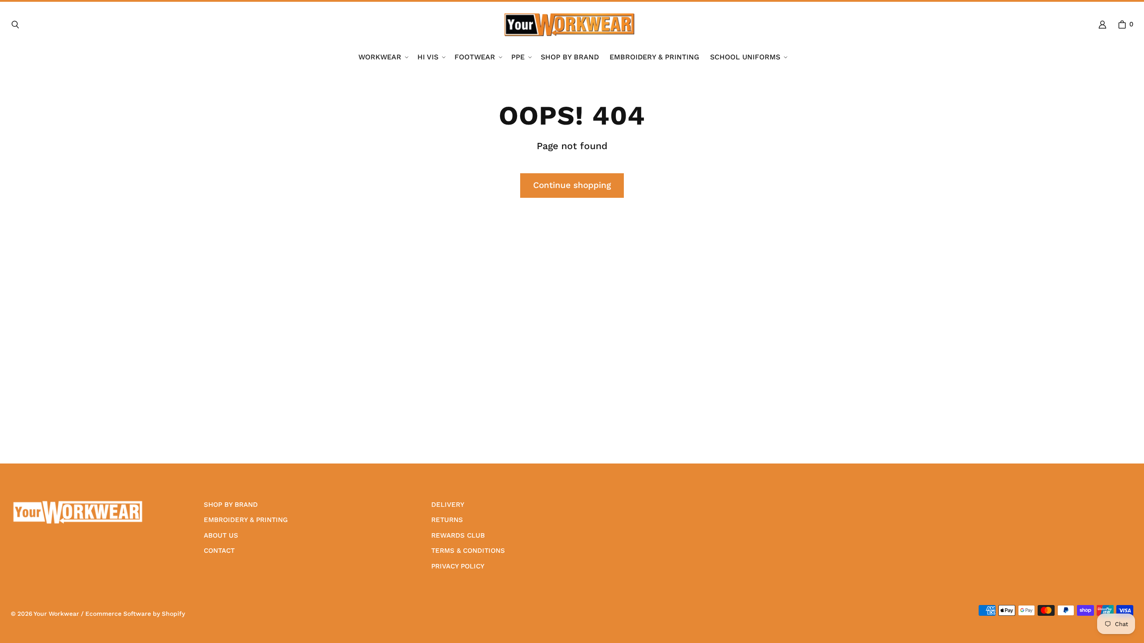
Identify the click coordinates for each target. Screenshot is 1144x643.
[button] (382, 57)
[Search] (15, 24)
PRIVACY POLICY (457, 566)
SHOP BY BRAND (231, 505)
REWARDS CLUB (458, 535)
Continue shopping (572, 185)
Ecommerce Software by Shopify (135, 613)
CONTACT (219, 551)
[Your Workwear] (569, 24)
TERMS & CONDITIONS (468, 551)
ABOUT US (221, 535)
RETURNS (447, 520)
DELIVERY (447, 505)
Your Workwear (56, 613)
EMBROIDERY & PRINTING (246, 520)
